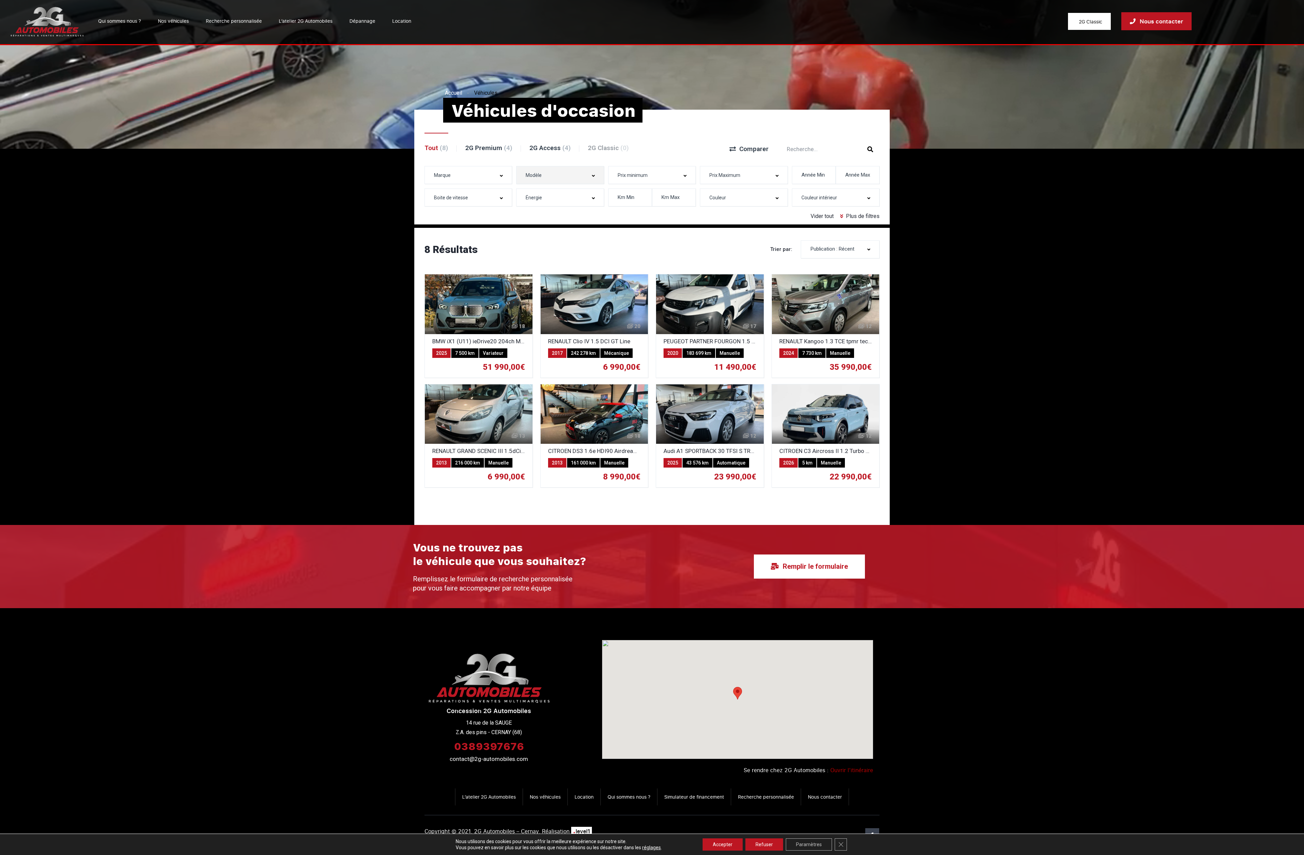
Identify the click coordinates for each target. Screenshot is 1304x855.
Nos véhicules (173, 21)
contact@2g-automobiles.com (489, 759)
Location (401, 21)
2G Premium (488, 148)
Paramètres (809, 844)
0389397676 (489, 746)
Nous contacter (825, 797)
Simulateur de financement (694, 797)
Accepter (722, 844)
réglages (651, 847)
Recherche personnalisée (234, 21)
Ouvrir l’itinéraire (851, 770)
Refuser (764, 844)
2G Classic (608, 148)
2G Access (550, 148)
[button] (737, 693)
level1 (581, 831)
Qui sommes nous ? (119, 21)
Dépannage (362, 21)
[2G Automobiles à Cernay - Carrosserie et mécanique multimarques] (47, 21)
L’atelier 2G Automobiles (305, 21)
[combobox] (468, 175)
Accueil (453, 93)
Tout (436, 148)
